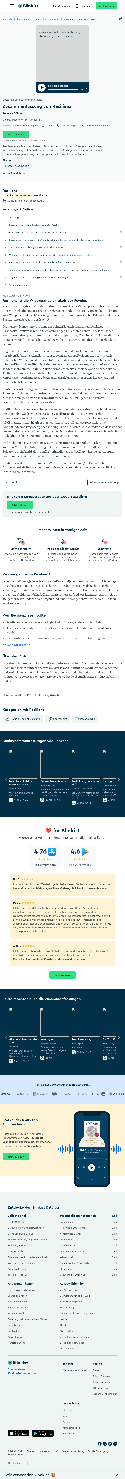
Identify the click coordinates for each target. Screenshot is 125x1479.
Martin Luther (67, 1331)
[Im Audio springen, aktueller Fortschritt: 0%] (63, 89)
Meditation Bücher (17, 1301)
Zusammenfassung (22, 284)
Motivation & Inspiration (72, 1251)
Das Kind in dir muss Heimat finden (26, 1227)
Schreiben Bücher (17, 1295)
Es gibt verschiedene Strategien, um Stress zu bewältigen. (43, 277)
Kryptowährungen (17, 1268)
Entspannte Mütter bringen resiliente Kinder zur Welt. (40, 247)
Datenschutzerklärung (73, 1451)
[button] (62, 1475)
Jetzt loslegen (106, 6)
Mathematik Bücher (18, 1307)
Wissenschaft (67, 1257)
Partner (66, 1421)
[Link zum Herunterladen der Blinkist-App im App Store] (18, 1433)
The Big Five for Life (18, 1274)
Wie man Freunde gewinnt (22, 1263)
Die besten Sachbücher (74, 1370)
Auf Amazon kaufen (18, 644)
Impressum (44, 1451)
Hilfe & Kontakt (101, 1387)
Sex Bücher (14, 1331)
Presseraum (68, 1433)
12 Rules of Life (15, 1251)
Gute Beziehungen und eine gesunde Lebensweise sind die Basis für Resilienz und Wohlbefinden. (63, 269)
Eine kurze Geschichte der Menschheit (28, 1257)
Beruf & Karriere (68, 1245)
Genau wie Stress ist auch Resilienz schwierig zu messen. (42, 232)
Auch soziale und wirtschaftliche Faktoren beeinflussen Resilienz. (46, 262)
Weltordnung (67, 1307)
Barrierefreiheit (15, 1454)
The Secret (65, 1325)
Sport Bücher (15, 1325)
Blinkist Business (61, 5)
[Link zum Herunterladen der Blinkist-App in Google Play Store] (43, 1433)
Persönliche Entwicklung (46, 18)
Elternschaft (60, 718)
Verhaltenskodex (71, 1427)
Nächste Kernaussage (103, 482)
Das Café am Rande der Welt (75, 1295)
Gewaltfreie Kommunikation (74, 1336)
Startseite (7, 18)
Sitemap (31, 1451)
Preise (96, 1370)
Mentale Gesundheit (17, 165)
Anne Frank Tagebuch (71, 1301)
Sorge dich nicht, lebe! (72, 1342)
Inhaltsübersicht (12, 173)
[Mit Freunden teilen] (120, 19)
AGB (56, 1451)
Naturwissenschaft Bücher (21, 1289)
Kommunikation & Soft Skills (74, 1263)
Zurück (13, 482)
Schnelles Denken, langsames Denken (27, 1239)
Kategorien (23, 18)
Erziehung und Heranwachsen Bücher (27, 1319)
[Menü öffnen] (12, 6)
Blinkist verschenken (103, 1382)
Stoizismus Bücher (17, 1313)
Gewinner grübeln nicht (20, 1233)
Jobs (64, 1416)
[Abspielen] (42, 88)
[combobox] (19, 1463)
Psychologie (87, 718)
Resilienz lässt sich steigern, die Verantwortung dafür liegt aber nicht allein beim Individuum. (61, 239)
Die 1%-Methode (16, 1221)
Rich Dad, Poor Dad (18, 1245)
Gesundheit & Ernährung (72, 1274)
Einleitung (13, 217)
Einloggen (85, 5)
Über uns (67, 1410)
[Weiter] (119, 779)
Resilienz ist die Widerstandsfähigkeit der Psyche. (34, 224)
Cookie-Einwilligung (98, 1451)
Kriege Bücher (15, 1336)
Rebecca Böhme (12, 113)
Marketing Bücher (17, 1342)
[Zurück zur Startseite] (28, 6)
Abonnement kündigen (105, 1393)
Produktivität (66, 1239)
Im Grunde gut (67, 1348)
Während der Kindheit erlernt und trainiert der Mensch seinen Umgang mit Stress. (55, 254)
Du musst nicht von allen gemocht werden (78, 1316)
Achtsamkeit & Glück (70, 1233)
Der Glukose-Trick (69, 1289)
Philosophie (66, 1268)
